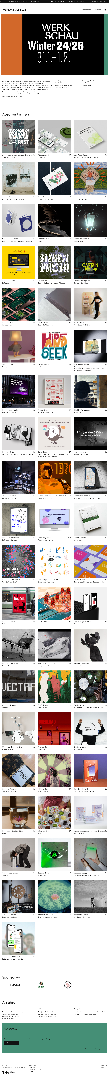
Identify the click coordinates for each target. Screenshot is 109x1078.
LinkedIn (103, 1067)
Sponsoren (86, 10)
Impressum (32, 1065)
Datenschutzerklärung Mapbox (95, 1049)
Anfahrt (97, 10)
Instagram (103, 1065)
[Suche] (104, 9)
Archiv (31, 1071)
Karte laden (11, 1043)
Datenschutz (33, 1067)
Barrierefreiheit (35, 1069)
